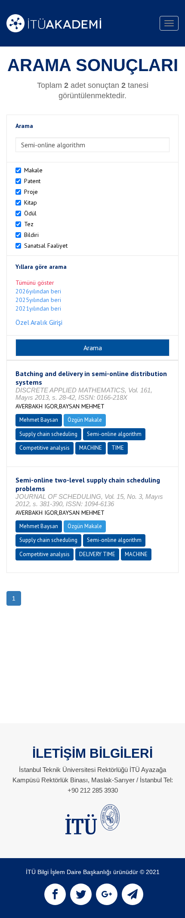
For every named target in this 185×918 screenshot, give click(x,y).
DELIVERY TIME (97, 554)
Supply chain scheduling (48, 434)
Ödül (30, 213)
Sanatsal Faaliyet (46, 245)
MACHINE (90, 447)
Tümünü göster (34, 282)
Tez (29, 224)
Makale (33, 170)
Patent (32, 181)
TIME (117, 447)
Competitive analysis (44, 447)
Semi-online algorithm (114, 434)
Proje (31, 192)
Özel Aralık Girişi (38, 322)
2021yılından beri (38, 308)
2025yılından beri (38, 300)
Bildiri (31, 235)
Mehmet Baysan (38, 419)
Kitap (30, 202)
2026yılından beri (38, 291)
